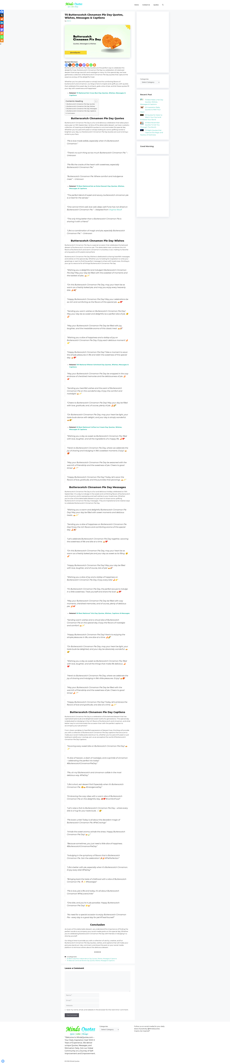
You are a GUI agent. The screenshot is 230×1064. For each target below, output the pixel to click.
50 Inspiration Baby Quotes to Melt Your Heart (150, 109)
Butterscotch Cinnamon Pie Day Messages (82, 108)
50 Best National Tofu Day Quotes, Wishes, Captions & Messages (103, 613)
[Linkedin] (77, 65)
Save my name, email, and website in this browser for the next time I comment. (97, 1010)
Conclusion (71, 113)
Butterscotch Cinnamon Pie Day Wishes (81, 106)
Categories (144, 79)
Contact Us (146, 5)
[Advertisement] (152, 42)
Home (136, 5)
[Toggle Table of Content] (95, 101)
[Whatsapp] (91, 65)
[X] (70, 65)
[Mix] (87, 65)
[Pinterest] (80, 65)
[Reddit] (73, 65)
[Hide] (0, 44)
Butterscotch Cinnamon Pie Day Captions (81, 111)
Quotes (156, 5)
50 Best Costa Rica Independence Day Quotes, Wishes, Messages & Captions (92, 958)
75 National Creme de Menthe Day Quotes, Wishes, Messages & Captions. (91, 960)
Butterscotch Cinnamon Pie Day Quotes (81, 104)
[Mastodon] (84, 65)
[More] (94, 65)
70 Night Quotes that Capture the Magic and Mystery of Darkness (151, 132)
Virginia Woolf (115, 210)
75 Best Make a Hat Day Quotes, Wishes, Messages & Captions (151, 102)
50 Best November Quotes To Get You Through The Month (150, 125)
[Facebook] (66, 65)
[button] (162, 5)
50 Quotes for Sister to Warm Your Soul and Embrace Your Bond (151, 117)
